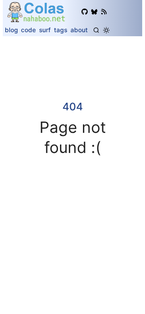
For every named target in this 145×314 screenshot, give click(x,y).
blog (11, 30)
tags (60, 30)
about (79, 30)
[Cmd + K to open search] (96, 30)
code (28, 30)
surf (45, 30)
